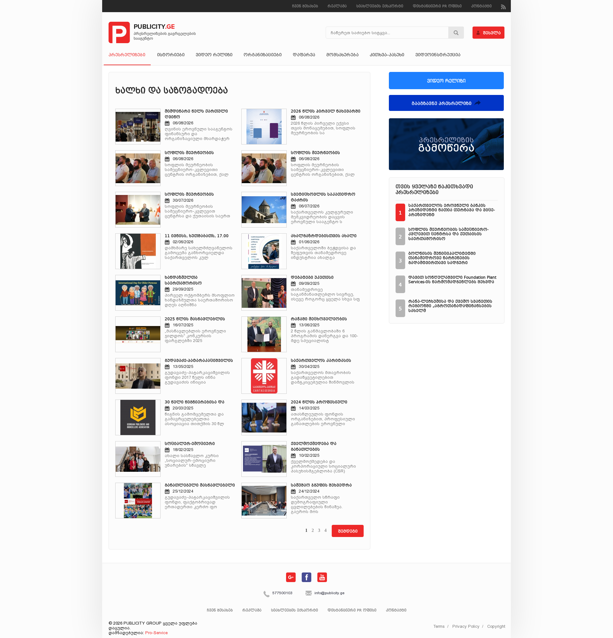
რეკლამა (337, 6)
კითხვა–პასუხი (387, 55)
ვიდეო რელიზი (214, 55)
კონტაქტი (481, 6)
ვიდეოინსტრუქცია (437, 55)
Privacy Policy (466, 626)
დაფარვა (304, 55)
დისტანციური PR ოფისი (437, 6)
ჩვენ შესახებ (305, 6)
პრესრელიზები (127, 55)
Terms (439, 626)
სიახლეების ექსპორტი (379, 6)
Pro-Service (156, 632)
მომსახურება (342, 55)
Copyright (496, 626)
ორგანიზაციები (263, 55)
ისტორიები (171, 55)
